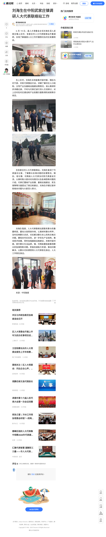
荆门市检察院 (16, 357)
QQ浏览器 (33, 524)
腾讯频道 (39, 524)
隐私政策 (37, 522)
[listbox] (34, 383)
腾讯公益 (26, 524)
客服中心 (46, 524)
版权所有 (36, 530)
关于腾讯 (15, 522)
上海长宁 (15, 340)
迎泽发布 (15, 373)
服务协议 (31, 522)
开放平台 (43, 522)
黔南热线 (15, 324)
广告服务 (50, 522)
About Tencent (23, 522)
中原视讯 (15, 456)
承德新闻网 (15, 407)
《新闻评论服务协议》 (40, 464)
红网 (13, 440)
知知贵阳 (15, 390)
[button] (88, 18)
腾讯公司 (31, 530)
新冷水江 (15, 423)
